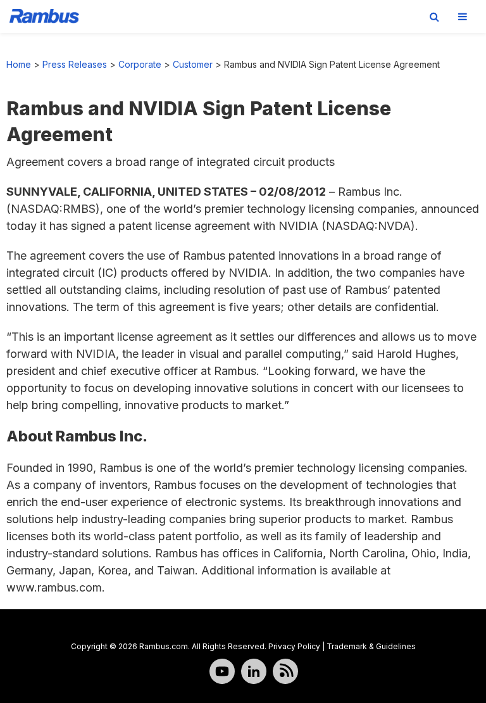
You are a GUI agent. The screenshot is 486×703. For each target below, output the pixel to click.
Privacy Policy (294, 646)
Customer (193, 64)
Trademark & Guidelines (371, 646)
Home (18, 64)
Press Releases (74, 64)
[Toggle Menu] (463, 16)
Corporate (139, 64)
